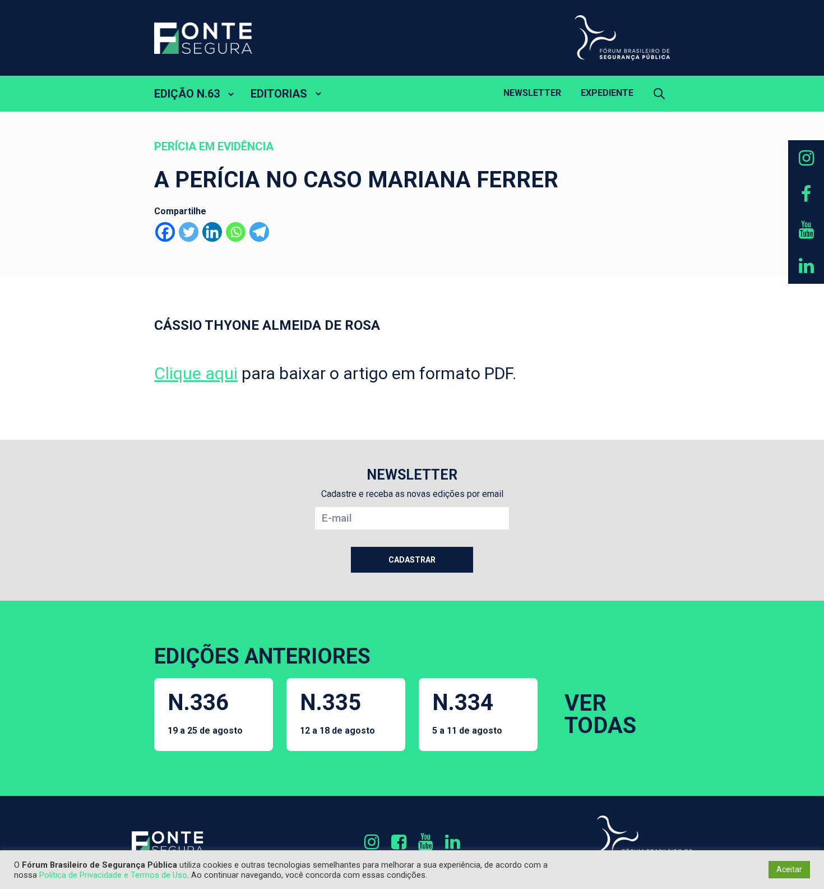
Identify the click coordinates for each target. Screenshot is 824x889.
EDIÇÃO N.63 (187, 93)
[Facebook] (165, 232)
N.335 (337, 712)
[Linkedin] (212, 232)
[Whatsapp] (236, 232)
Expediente (607, 92)
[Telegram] (259, 232)
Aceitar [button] (789, 869)
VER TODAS (600, 714)
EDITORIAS (279, 93)
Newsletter (532, 92)
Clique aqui (196, 373)
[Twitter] (188, 232)
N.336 (205, 712)
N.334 (467, 712)
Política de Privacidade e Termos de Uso (113, 875)
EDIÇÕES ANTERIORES (262, 656)
